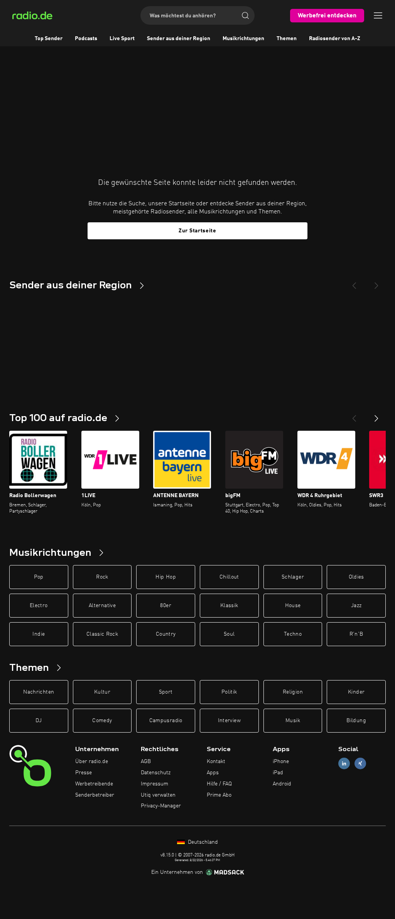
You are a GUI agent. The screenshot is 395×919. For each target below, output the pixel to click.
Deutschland (202, 842)
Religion (293, 692)
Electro (38, 605)
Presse (83, 772)
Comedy (102, 720)
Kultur (102, 692)
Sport (166, 692)
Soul (229, 634)
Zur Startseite (197, 231)
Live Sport (122, 38)
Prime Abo (219, 795)
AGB (146, 761)
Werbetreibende (94, 784)
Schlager (293, 577)
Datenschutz (155, 772)
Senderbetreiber (94, 795)
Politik (229, 692)
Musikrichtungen (243, 38)
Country (166, 634)
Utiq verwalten (158, 795)
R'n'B (356, 634)
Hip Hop (165, 577)
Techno (293, 634)
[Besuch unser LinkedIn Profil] (344, 764)
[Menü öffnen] (378, 15)
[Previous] (354, 282)
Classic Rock (102, 634)
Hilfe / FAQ (219, 784)
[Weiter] (376, 415)
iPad (278, 772)
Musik (292, 720)
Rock (102, 577)
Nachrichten (38, 692)
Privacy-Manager (161, 806)
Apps (213, 772)
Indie (38, 634)
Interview (229, 720)
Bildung (356, 720)
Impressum (154, 784)
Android (282, 784)
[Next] (376, 282)
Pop (39, 577)
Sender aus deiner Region (178, 38)
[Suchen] (245, 15)
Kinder (356, 692)
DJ (38, 720)
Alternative (102, 605)
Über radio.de (91, 761)
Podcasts (86, 38)
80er (165, 605)
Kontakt (216, 761)
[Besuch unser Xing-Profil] (360, 764)
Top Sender (48, 38)
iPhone (281, 761)
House (293, 605)
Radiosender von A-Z (334, 38)
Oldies (356, 577)
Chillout (229, 577)
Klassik (229, 605)
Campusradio (165, 720)
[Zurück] (354, 415)
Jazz (356, 605)
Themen (287, 38)
